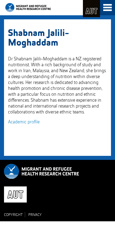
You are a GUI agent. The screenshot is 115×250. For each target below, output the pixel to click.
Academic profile (24, 122)
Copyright (13, 215)
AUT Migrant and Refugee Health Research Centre (28, 7)
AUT (91, 8)
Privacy (35, 215)
